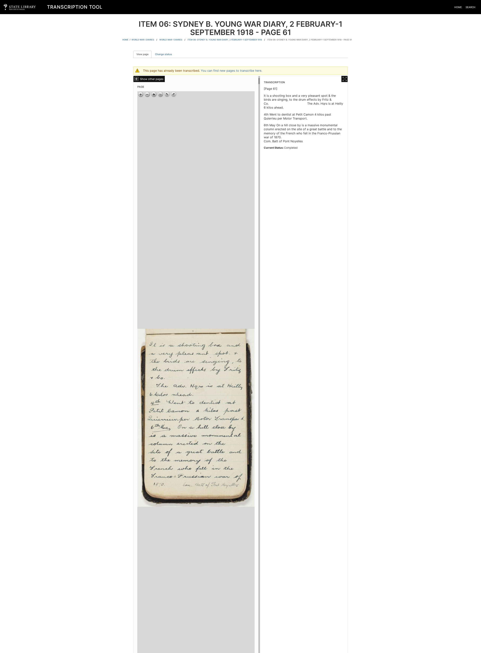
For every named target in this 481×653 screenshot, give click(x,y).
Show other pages (151, 79)
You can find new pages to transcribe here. (231, 70)
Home (458, 7)
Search (470, 7)
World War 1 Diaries (170, 39)
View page (144, 54)
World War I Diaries (143, 39)
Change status (163, 54)
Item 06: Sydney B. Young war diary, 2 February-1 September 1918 (225, 39)
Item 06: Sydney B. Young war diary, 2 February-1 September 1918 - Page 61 (309, 39)
